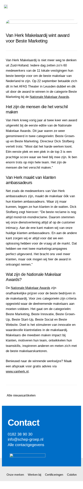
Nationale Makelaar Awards (49, 97)
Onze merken (15, 474)
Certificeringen (54, 474)
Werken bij (34, 474)
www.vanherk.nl (17, 371)
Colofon (72, 474)
